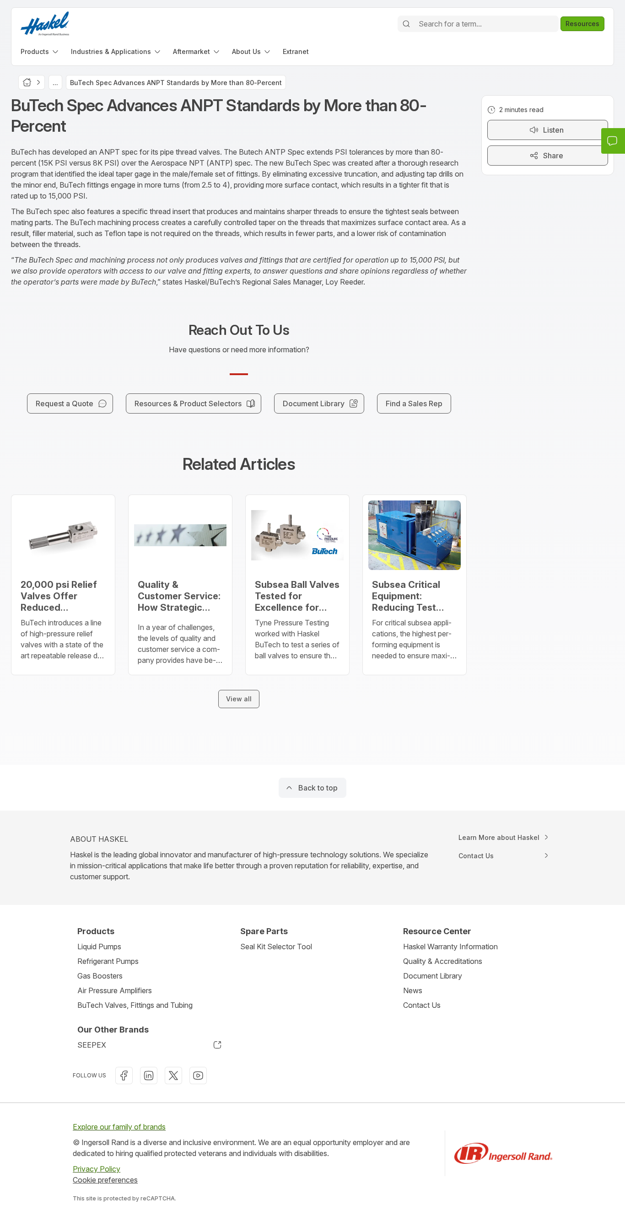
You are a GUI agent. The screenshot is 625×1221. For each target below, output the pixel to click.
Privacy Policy (96, 1168)
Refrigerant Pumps (108, 961)
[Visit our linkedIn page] (148, 1075)
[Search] (406, 24)
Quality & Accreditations (442, 961)
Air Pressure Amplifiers (114, 990)
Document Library (432, 975)
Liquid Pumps (99, 946)
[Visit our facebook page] (124, 1075)
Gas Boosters (100, 975)
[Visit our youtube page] (198, 1075)
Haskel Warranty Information (450, 946)
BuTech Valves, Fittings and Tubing (135, 1005)
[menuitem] (40, 51)
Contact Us (422, 1005)
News (412, 990)
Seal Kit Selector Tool (276, 946)
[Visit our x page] (173, 1075)
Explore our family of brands (119, 1126)
